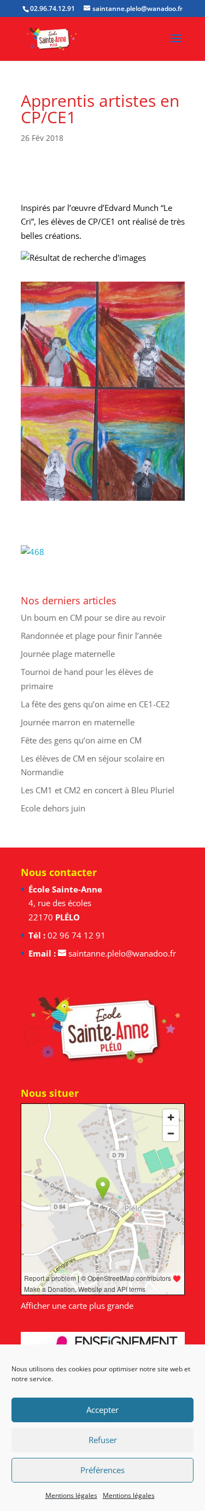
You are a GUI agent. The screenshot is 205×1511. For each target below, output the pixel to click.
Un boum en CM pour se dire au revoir (93, 617)
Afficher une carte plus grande (77, 1305)
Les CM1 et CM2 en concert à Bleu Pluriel (97, 790)
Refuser (103, 1439)
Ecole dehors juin (53, 808)
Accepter (102, 1409)
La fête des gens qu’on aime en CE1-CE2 (95, 704)
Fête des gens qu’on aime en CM (81, 740)
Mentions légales (71, 1495)
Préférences (102, 1469)
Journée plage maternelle (68, 653)
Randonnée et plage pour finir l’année (91, 635)
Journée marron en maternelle (77, 722)
